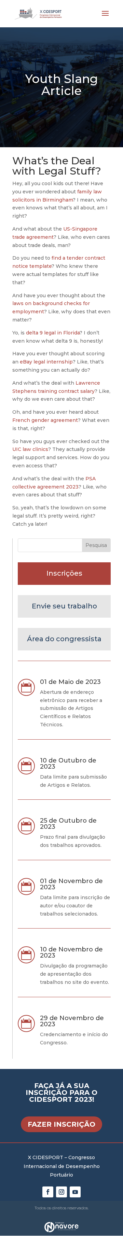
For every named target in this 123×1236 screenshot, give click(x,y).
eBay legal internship (46, 362)
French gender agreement (45, 420)
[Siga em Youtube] (75, 1191)
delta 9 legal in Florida (53, 333)
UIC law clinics (30, 449)
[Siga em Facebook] (47, 1191)
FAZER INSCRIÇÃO (61, 1124)
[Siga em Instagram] (61, 1191)
